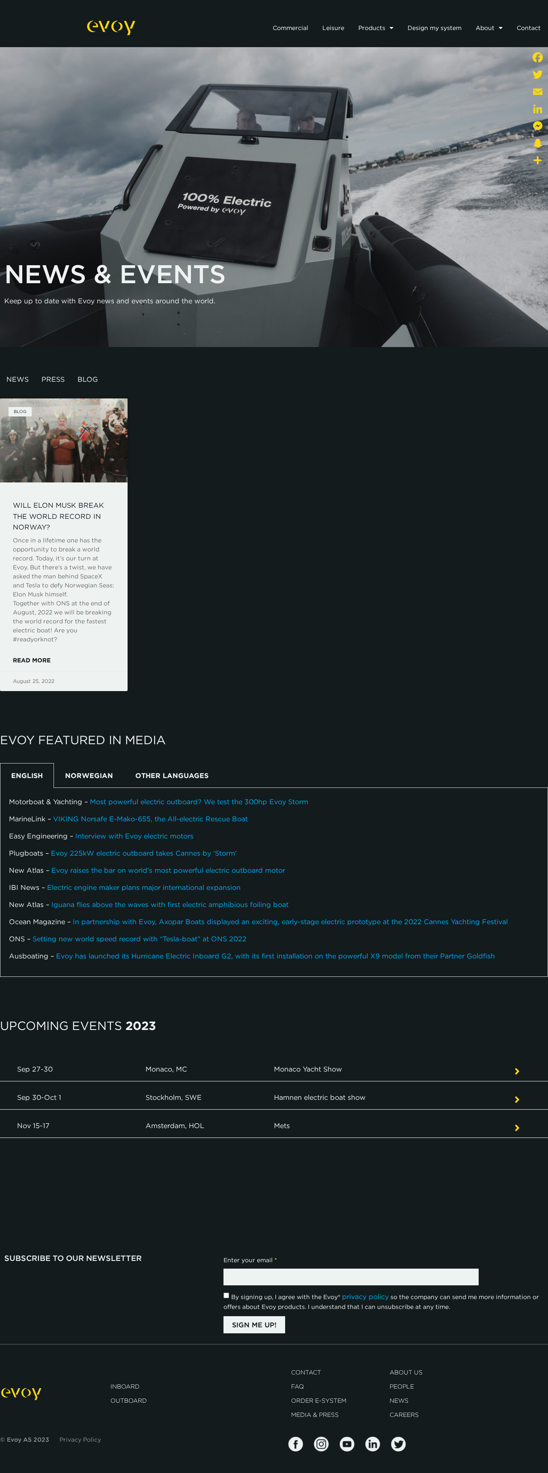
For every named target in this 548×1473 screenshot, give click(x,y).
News (17, 379)
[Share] (537, 160)
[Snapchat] (537, 143)
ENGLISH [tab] (27, 775)
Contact (529, 28)
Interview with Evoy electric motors (134, 836)
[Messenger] (537, 126)
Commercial (290, 28)
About (485, 28)
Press (53, 379)
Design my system (435, 28)
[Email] (537, 91)
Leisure (333, 28)
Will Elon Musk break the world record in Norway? (58, 516)
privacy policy (365, 1296)
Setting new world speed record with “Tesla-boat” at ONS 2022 (140, 938)
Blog (87, 379)
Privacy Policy (80, 1439)
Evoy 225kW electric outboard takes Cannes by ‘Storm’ (144, 853)
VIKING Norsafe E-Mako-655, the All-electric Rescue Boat (150, 818)
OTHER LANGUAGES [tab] (171, 775)
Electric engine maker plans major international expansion (144, 887)
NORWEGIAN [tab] (89, 775)
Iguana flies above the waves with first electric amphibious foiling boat (170, 904)
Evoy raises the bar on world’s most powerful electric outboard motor (168, 870)
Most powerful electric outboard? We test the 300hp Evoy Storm (199, 801)
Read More (32, 660)
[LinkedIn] (537, 108)
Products (371, 28)
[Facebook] (537, 57)
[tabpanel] (274, 882)
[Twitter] (537, 74)
